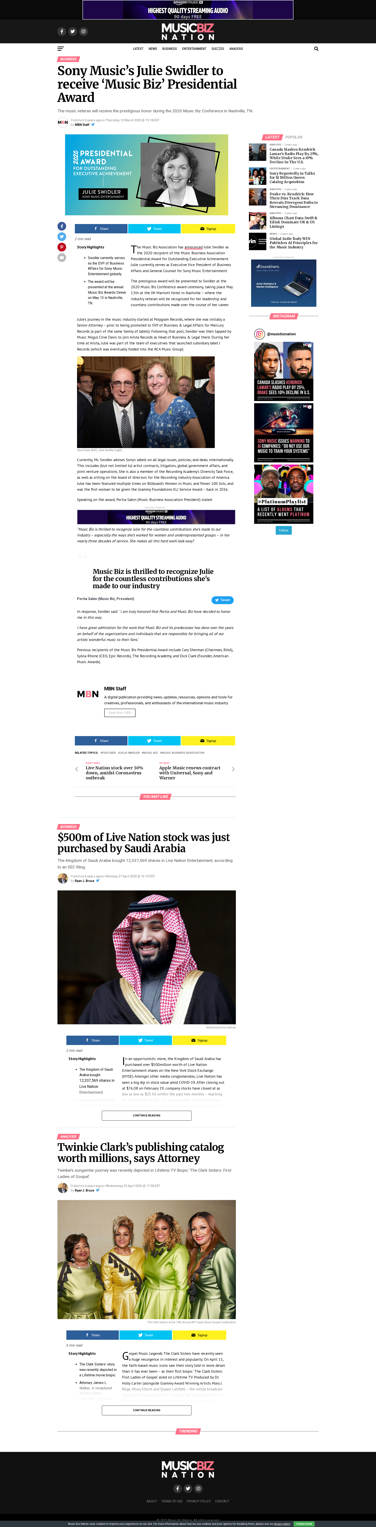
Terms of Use (172, 1501)
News (153, 49)
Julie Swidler (129, 753)
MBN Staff (82, 124)
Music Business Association (183, 753)
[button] (283, 371)
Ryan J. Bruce (84, 881)
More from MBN (120, 713)
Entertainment (194, 49)
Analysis (236, 49)
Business (169, 49)
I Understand (304, 1523)
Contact (222, 1501)
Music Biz (150, 753)
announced (194, 246)
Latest (138, 49)
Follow (283, 530)
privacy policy (282, 1523)
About (152, 1501)
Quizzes (218, 49)
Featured (109, 753)
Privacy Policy (199, 1501)
